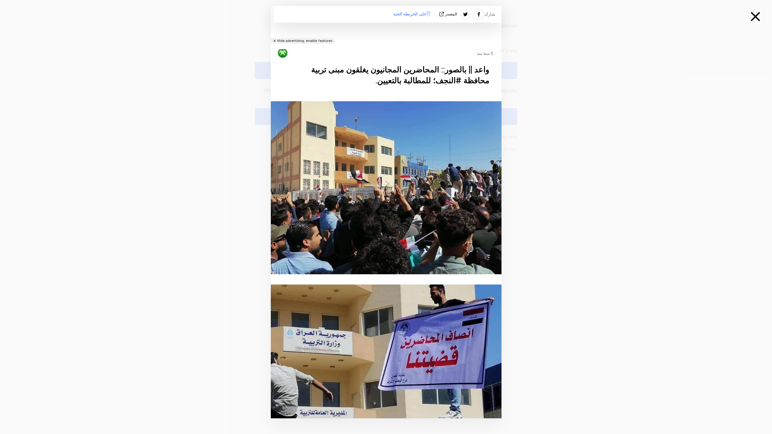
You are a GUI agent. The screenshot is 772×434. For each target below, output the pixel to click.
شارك (489, 14)
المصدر (451, 14)
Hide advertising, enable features (304, 41)
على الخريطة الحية (409, 14)
